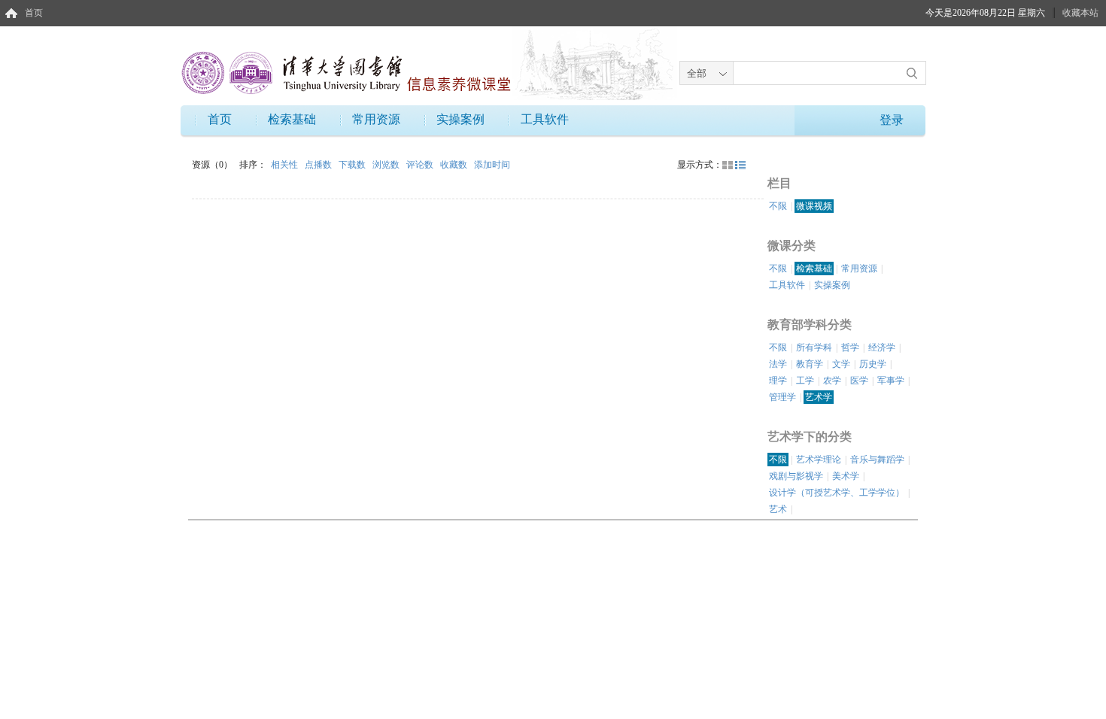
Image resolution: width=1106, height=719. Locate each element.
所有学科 (814, 347)
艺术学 (818, 397)
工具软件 (545, 119)
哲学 (850, 347)
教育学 (809, 364)
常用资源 (376, 119)
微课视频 (814, 206)
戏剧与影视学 (796, 476)
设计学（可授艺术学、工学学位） (836, 492)
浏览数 (387, 164)
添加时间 (492, 164)
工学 (805, 380)
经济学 (881, 347)
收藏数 (454, 164)
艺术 (778, 509)
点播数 (319, 164)
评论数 (421, 164)
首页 (34, 13)
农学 (832, 380)
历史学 (872, 364)
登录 (892, 120)
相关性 (285, 164)
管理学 (782, 397)
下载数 (353, 164)
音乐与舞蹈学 (877, 459)
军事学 (890, 380)
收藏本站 (1080, 13)
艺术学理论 (818, 459)
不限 (778, 206)
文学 (841, 364)
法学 (778, 364)
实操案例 (460, 119)
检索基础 (292, 119)
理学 (778, 380)
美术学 (845, 476)
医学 (859, 380)
